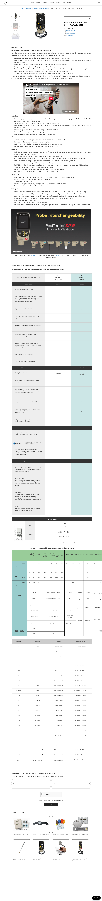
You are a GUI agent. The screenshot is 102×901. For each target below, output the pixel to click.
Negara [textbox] (53, 783)
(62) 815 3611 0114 (70, 33)
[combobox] (71, 783)
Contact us (58, 255)
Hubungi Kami (96, 898)
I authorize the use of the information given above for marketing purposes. (51, 800)
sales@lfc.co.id (69, 35)
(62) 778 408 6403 (70, 30)
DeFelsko (34, 255)
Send (51, 804)
